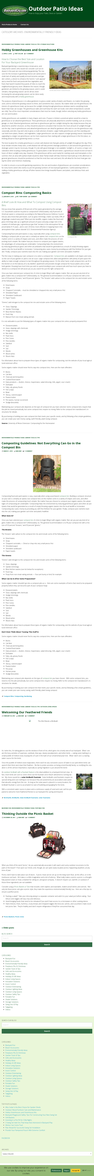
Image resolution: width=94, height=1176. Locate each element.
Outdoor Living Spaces (48, 706)
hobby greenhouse (27, 97)
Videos (7, 1009)
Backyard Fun (6, 808)
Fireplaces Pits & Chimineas (15, 966)
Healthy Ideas (10, 974)
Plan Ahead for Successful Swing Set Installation (22, 1128)
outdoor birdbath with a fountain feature (19, 772)
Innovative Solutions (12, 981)
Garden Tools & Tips (32, 44)
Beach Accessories (12, 961)
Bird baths (7, 798)
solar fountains (44, 798)
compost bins (55, 234)
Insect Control (10, 984)
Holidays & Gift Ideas (13, 976)
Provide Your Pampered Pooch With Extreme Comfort (25, 1130)
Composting (19, 696)
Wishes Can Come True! (14, 1125)
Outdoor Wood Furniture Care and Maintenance (23, 1110)
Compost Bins (9, 696)
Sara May (18, 451)
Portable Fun (40, 808)
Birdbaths (15, 798)
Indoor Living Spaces (13, 979)
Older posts (8, 927)
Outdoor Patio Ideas (56, 8)
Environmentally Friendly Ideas (13, 44)
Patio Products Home (9, 24)
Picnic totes (19, 917)
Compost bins (59, 256)
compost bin (64, 496)
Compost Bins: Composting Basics (26, 193)
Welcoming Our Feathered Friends (27, 712)
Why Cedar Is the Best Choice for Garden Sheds (23, 1107)
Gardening (28, 696)
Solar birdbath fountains (29, 798)
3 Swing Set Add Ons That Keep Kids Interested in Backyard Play (28, 1123)
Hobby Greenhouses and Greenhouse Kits (32, 50)
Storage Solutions (47, 44)
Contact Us (25, 24)
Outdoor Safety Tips (12, 994)
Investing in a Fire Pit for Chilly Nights (18, 1120)
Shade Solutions (11, 999)
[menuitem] (9, 24)
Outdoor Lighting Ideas (13, 989)
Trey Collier (18, 53)
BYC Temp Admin (21, 196)
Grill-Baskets (10, 1117)
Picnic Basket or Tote (22, 887)
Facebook (6, 1138)
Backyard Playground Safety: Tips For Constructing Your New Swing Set (31, 1115)
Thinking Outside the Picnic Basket (27, 814)
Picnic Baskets (9, 917)
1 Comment (30, 53)
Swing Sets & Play (11, 1004)
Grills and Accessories (13, 971)
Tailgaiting (8, 1007)
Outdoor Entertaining (13, 987)
